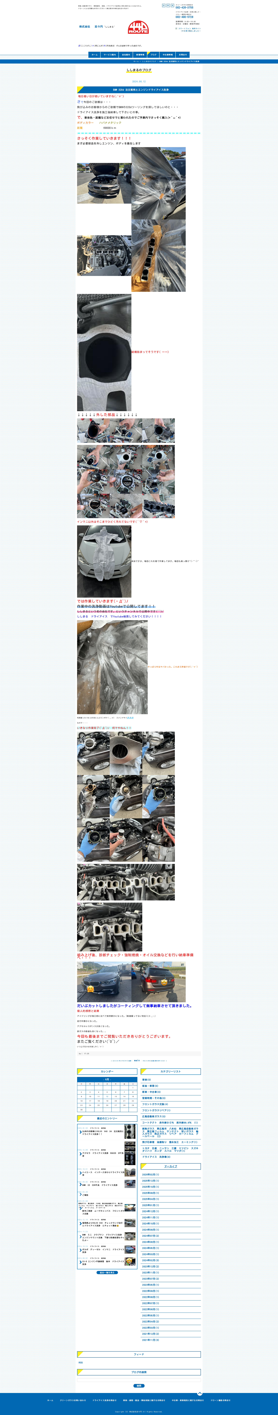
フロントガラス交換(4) (155, 1104)
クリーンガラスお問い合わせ (73, 1400)
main (137, 1060)
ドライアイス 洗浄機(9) (156, 1157)
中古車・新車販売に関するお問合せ (188, 1400)
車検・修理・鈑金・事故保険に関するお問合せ (144, 1400)
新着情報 (140, 55)
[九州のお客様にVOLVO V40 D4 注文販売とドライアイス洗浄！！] (130, 1131)
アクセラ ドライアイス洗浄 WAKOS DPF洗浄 (103, 1154)
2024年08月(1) (150, 1230)
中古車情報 (168, 55)
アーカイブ (170, 1166)
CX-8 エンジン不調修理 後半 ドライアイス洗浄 (103, 1263)
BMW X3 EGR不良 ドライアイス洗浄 (100, 1185)
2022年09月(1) (150, 1291)
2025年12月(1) (150, 1181)
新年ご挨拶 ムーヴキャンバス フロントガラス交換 (103, 1212)
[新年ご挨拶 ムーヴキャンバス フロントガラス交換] (130, 1207)
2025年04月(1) (150, 1199)
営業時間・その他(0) (154, 1098)
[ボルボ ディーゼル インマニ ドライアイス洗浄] (130, 1250)
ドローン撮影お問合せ (221, 1400)
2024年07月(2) (150, 1236)
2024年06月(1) (150, 1242)
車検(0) (146, 1080)
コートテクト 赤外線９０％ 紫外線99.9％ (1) (170, 1123)
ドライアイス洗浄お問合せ (105, 1400)
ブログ (154, 55)
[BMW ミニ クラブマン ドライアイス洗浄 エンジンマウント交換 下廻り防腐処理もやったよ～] (130, 1236)
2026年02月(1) (150, 1174)
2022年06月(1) (150, 1309)
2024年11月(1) (150, 1217)
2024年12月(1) (150, 1211)
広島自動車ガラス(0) (154, 1116)
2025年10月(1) (150, 1187)
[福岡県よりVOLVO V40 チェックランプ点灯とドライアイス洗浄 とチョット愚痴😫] (130, 1223)
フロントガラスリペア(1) (156, 1110)
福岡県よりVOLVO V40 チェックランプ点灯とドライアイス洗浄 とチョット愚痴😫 (102, 1224)
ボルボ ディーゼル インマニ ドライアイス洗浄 (103, 1251)
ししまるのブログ (149, 61)
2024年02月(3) (150, 1260)
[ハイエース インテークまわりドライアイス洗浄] (130, 1172)
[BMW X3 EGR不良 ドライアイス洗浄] (130, 1184)
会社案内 (126, 55)
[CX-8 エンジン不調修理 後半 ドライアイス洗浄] (130, 1261)
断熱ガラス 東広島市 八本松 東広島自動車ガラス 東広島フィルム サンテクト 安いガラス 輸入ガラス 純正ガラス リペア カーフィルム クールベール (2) (170, 1132)
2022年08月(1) (150, 1297)
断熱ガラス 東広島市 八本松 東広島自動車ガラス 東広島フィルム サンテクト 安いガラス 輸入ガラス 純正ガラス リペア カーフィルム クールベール (101, 1205)
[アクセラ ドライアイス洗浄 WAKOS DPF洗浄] (130, 1153)
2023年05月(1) (150, 1285)
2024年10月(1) (150, 1223)
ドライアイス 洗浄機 (98, 1128)
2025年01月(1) (150, 1205)
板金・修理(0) (150, 1086)
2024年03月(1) (150, 1254)
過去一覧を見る (107, 1273)
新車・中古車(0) (151, 1092)
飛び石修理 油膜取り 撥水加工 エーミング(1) (170, 1142)
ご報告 (85, 1195)
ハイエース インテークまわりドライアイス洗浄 (103, 1173)
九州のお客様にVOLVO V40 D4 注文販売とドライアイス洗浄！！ (103, 1132)
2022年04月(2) (150, 1321)
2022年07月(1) (150, 1303)
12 (107, 1096)
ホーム (95, 55)
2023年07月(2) (150, 1279)
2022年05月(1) (150, 1315)
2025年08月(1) (150, 1193)
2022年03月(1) (150, 1328)
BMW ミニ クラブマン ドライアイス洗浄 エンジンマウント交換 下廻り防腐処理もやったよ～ (103, 1237)
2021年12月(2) (150, 1334)
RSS (81, 1362)
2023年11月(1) (150, 1272)
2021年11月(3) (150, 1340)
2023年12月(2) (150, 1266)
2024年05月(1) (150, 1248)
